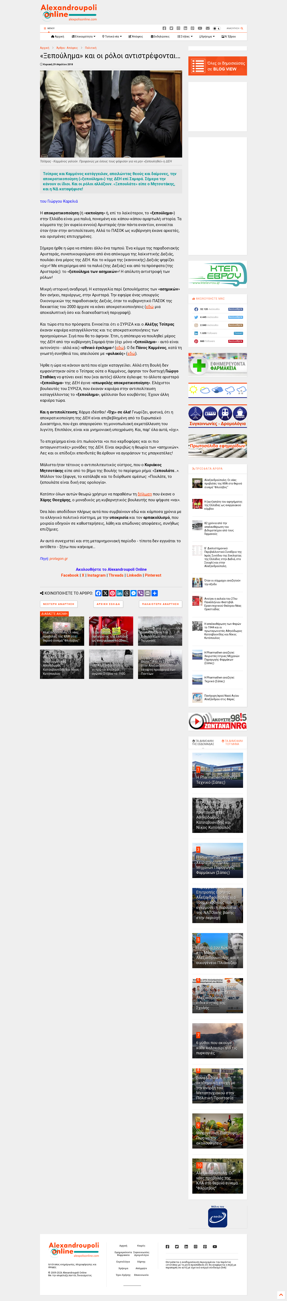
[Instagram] (178, 28)
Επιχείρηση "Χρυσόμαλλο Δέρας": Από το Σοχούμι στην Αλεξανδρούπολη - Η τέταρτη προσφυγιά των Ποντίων (159, 666)
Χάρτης (141, 1261)
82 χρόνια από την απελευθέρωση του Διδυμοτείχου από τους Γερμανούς (157, 634)
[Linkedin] (185, 28)
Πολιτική (90, 47)
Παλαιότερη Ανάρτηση (160, 604)
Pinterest (153, 575)
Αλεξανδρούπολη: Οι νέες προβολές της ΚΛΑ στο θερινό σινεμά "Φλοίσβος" (61, 636)
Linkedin (134, 575)
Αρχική (59, 36)
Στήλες (185, 36)
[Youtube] (200, 28)
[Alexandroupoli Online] (68, 20)
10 (199, 1165)
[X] (171, 28)
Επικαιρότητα (84, 36)
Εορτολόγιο (123, 1261)
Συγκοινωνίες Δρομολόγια (141, 1253)
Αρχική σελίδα (108, 604)
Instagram (96, 575)
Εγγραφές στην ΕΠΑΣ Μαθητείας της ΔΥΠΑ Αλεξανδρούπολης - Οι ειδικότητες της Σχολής (216, 997)
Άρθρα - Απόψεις (67, 47)
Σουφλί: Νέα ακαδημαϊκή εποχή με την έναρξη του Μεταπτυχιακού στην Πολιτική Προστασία (215, 1087)
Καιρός (141, 1245)
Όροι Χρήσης (123, 1275)
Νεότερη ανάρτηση (58, 604)
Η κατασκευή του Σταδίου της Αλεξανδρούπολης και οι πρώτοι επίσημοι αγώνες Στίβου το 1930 (110, 668)
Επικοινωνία (141, 1275)
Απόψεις (137, 36)
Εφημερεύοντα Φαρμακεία (123, 1253)
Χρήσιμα (206, 36)
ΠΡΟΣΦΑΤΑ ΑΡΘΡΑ (209, 468)
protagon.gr (59, 559)
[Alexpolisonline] (208, 28)
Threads (116, 575)
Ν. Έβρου (230, 36)
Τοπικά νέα (111, 36)
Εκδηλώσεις (161, 36)
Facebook (70, 575)
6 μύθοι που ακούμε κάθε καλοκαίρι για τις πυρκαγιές (216, 1047)
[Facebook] (164, 28)
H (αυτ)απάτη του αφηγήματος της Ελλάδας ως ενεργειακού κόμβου (110, 636)
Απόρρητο (141, 1268)
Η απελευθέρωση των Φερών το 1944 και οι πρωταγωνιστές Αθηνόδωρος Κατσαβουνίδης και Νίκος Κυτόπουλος (223, 631)
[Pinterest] (192, 28)
